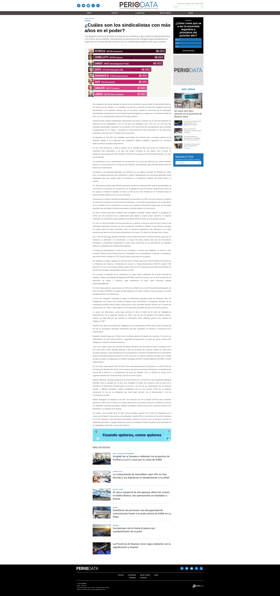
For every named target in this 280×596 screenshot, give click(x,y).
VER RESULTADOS (188, 50)
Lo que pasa (140, 13)
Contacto (143, 577)
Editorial (132, 577)
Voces (190, 13)
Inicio (89, 13)
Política (115, 13)
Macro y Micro (165, 13)
